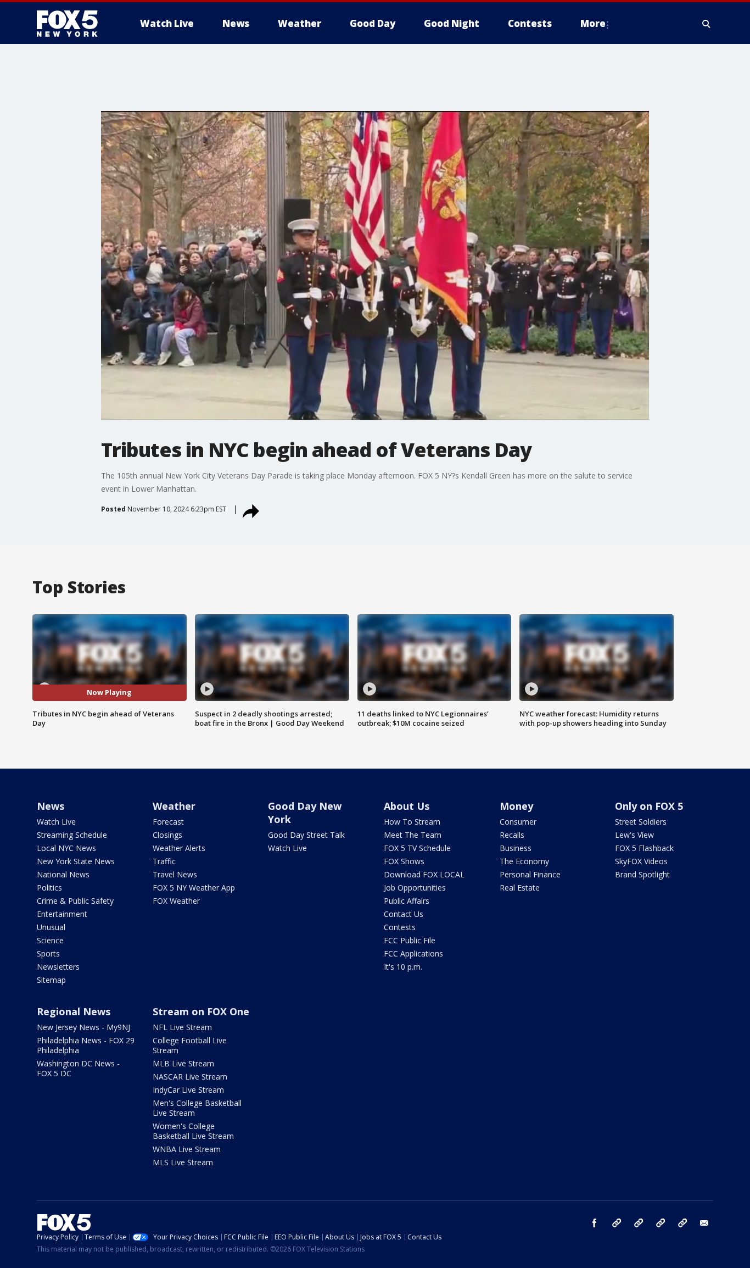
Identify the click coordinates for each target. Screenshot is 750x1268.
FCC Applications (413, 953)
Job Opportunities (415, 887)
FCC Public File (409, 940)
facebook (594, 1223)
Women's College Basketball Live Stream (193, 1131)
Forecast (168, 821)
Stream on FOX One (201, 1011)
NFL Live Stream (182, 1027)
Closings (167, 835)
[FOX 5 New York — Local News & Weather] (73, 23)
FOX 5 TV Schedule (417, 848)
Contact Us (403, 914)
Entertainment (62, 914)
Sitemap (51, 980)
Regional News (73, 1011)
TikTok (638, 1223)
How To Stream (412, 821)
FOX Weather (176, 901)
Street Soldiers (641, 821)
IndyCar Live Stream (188, 1090)
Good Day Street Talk (306, 835)
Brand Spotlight (642, 874)
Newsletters (58, 966)
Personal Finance (530, 874)
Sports (48, 953)
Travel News (175, 874)
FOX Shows (404, 861)
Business (515, 848)
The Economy (524, 861)
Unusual (51, 927)
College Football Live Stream (190, 1045)
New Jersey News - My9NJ (83, 1027)
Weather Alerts (179, 848)
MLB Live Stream (183, 1063)
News (50, 806)
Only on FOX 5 (649, 806)
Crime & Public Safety (75, 901)
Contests (400, 927)
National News (63, 874)
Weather (174, 806)
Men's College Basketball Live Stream (197, 1108)
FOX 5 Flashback (644, 848)
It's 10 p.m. (403, 966)
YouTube (660, 1223)
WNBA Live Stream (187, 1149)
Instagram (616, 1223)
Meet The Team (412, 835)
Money (516, 806)
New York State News (76, 861)
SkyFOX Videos (641, 861)
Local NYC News (66, 848)
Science (50, 940)
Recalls (512, 835)
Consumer (518, 821)
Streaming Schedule (72, 835)
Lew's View (634, 835)
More (593, 23)
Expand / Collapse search (706, 23)
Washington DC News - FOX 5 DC (78, 1068)
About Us (406, 806)
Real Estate (520, 887)
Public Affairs (406, 901)
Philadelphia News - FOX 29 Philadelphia (86, 1045)
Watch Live (56, 821)
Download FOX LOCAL (424, 874)
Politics (49, 887)
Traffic (164, 861)
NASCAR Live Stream (190, 1076)
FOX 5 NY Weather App (194, 887)
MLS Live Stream (183, 1162)
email (704, 1223)
